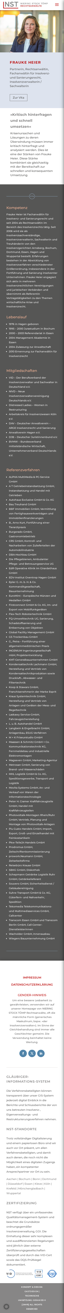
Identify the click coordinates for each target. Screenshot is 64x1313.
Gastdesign (31, 1291)
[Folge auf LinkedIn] (41, 1053)
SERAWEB (38, 1300)
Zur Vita (18, 97)
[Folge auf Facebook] (23, 1053)
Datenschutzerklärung (32, 984)
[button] (6, 1306)
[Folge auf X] (32, 1053)
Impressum (32, 977)
